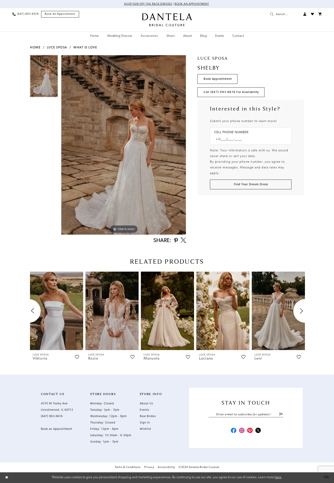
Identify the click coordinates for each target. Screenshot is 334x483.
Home (35, 47)
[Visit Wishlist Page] (312, 14)
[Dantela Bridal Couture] (167, 19)
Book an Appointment (191, 4)
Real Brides (148, 416)
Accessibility (166, 467)
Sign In (145, 422)
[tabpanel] (44, 77)
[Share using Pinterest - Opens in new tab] (176, 241)
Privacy (149, 467)
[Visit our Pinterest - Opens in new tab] (250, 431)
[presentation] (56, 311)
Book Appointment (218, 79)
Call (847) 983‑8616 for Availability (231, 92)
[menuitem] (25, 14)
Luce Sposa (57, 47)
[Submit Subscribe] (281, 414)
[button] (305, 14)
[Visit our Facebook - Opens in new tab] (233, 431)
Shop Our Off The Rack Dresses (148, 4)
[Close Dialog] (7, 478)
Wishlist (145, 429)
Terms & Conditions (128, 467)
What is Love (85, 47)
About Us (146, 403)
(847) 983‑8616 (52, 416)
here (278, 477)
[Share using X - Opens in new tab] (183, 241)
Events (144, 409)
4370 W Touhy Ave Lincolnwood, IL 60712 (57, 406)
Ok (326, 477)
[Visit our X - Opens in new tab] (258, 431)
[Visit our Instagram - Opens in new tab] (241, 431)
